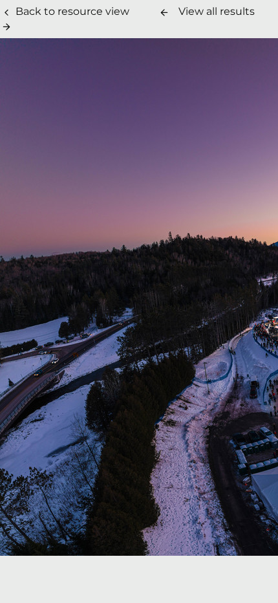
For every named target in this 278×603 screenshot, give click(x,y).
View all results (216, 11)
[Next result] (6, 26)
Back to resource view (72, 11)
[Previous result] (164, 12)
